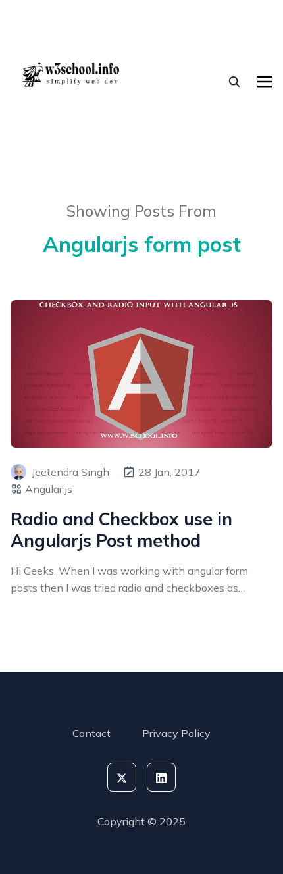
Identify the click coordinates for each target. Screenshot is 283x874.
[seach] (234, 81)
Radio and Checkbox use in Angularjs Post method (121, 530)
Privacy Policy (176, 733)
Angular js (48, 489)
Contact (91, 733)
